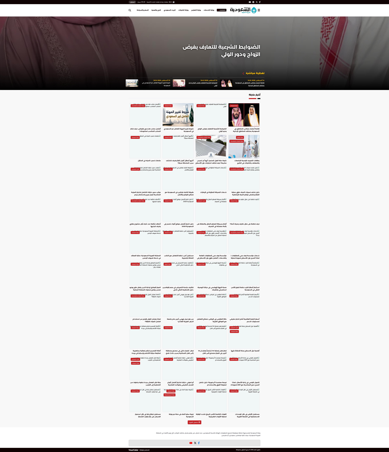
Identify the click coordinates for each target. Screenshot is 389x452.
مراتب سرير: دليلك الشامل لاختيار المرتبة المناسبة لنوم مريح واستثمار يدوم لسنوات (146, 193)
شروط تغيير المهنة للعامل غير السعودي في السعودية (224, 50)
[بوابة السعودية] (243, 10)
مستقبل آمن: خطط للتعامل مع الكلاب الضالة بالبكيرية (179, 257)
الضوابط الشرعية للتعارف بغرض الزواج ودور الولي (212, 130)
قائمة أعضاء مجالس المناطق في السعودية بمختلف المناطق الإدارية (246, 130)
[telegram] (253, 2)
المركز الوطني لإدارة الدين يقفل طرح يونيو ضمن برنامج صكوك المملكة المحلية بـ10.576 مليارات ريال (145, 288)
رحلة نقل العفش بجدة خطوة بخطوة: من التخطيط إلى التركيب (145, 383)
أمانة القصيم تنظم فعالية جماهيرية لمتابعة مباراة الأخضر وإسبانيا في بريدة (146, 352)
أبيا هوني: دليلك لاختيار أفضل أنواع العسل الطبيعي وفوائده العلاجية (181, 383)
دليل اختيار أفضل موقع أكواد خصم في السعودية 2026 (179, 225)
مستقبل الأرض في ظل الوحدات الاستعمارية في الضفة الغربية (247, 415)
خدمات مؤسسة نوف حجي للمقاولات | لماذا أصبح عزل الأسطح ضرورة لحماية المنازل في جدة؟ (245, 257)
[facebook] (259, 2)
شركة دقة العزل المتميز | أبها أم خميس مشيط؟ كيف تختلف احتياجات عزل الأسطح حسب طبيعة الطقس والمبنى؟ (211, 162)
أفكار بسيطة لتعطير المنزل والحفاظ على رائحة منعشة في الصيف (212, 225)
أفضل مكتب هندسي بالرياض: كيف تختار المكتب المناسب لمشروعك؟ (145, 130)
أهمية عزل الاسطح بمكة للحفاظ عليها (245, 351)
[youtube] (250, 2)
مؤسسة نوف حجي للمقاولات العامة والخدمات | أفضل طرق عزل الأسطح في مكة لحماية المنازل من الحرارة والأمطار (212, 257)
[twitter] (257, 2)
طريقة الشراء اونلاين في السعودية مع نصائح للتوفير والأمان (179, 193)
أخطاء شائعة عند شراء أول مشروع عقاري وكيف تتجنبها (145, 225)
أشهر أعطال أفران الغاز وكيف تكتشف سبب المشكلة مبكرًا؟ (180, 162)
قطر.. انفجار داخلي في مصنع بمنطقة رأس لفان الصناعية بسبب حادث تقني (180, 352)
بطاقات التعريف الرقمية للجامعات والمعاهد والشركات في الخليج (246, 162)
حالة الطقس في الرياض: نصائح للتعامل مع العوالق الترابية (212, 320)
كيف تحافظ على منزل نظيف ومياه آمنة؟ (244, 224)
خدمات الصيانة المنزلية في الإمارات (213, 192)
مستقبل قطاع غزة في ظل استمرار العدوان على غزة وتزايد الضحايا (148, 415)
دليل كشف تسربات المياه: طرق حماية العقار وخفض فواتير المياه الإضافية (245, 193)
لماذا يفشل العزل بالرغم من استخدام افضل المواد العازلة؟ (147, 320)
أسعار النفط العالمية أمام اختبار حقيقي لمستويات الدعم (244, 320)
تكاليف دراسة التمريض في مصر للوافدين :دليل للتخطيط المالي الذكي (178, 288)
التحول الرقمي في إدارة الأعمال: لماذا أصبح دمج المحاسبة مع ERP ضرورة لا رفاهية (245, 383)
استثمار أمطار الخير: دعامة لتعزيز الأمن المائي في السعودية (245, 288)
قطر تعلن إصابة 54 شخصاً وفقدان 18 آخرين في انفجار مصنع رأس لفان (212, 352)
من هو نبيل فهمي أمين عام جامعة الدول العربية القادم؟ (180, 320)
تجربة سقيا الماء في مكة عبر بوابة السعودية (181, 415)
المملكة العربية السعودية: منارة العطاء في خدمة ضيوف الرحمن (146, 257)
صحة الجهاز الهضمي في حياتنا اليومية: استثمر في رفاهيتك (212, 288)
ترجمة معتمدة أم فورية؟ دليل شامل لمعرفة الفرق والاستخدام (213, 383)
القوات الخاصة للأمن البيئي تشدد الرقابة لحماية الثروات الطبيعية (211, 415)
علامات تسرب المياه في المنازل (149, 161)
